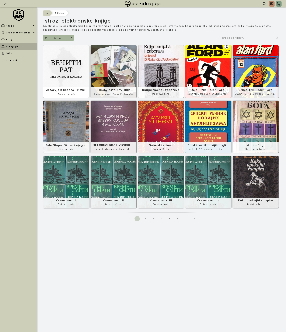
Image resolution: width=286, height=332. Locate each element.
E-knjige (12, 46)
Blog (9, 39)
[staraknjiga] (18, 14)
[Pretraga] (264, 3)
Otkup (10, 53)
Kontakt (11, 60)
